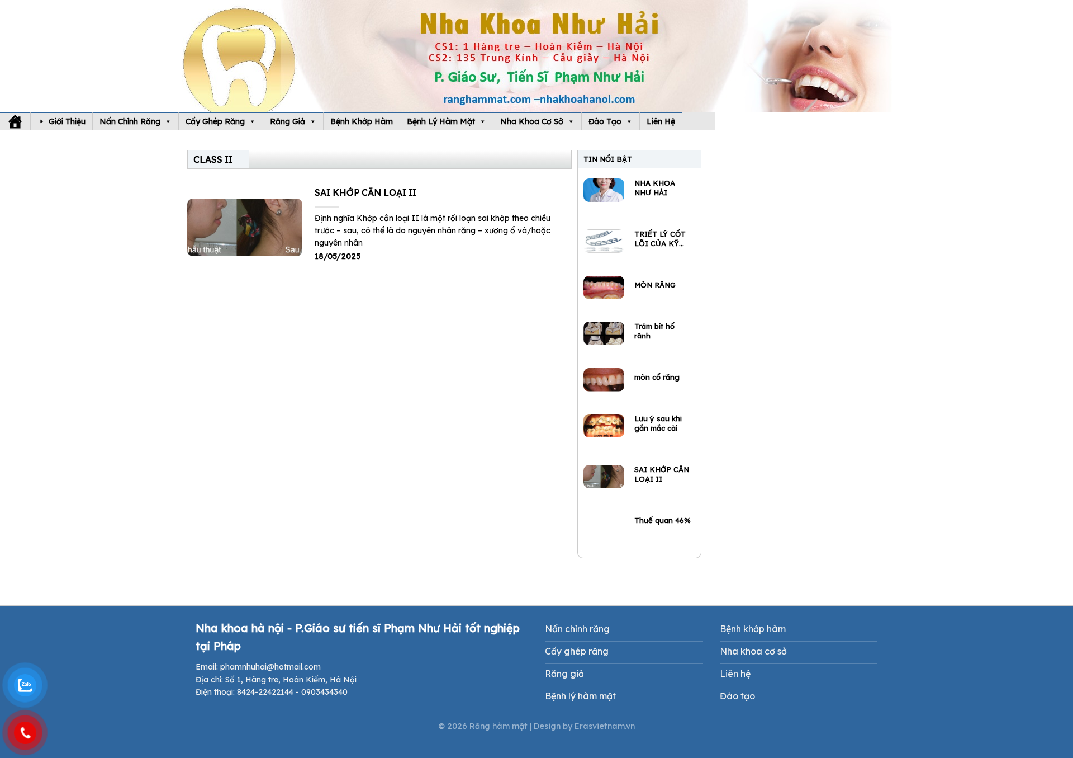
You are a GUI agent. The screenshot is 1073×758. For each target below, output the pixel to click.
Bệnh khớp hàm (361, 121)
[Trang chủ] (15, 121)
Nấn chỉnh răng (129, 121)
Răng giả (287, 121)
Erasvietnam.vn (605, 726)
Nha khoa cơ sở (531, 121)
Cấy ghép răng (215, 121)
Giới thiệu (67, 121)
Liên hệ (661, 121)
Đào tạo (604, 121)
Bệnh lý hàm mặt (441, 121)
